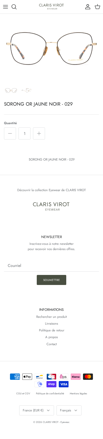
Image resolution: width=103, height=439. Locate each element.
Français (65, 410)
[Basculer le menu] (5, 6)
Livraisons (51, 323)
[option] (51, 48)
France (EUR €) (33, 410)
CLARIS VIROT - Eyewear (56, 422)
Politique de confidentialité (50, 393)
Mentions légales (78, 393)
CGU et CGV (23, 393)
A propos (51, 337)
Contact (51, 344)
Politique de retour (51, 330)
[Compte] (86, 6)
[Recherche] (16, 6)
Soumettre (51, 280)
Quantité (10, 123)
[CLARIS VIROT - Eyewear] (51, 7)
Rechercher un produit (51, 316)
